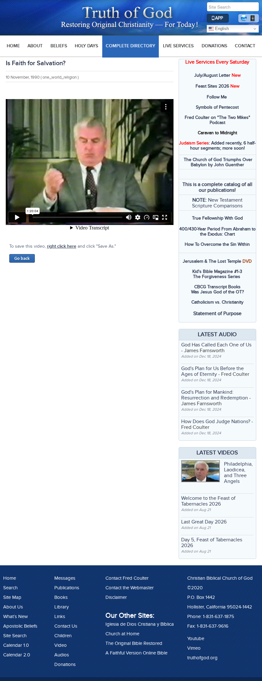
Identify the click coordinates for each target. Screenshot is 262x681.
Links (59, 616)
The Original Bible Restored (133, 643)
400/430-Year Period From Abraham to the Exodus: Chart (217, 231)
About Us (13, 607)
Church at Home (122, 634)
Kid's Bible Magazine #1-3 (217, 271)
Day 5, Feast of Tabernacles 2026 (211, 543)
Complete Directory (130, 46)
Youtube (195, 638)
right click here (61, 246)
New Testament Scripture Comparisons (217, 203)
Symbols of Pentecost (217, 107)
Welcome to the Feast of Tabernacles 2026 (208, 501)
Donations (214, 46)
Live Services (178, 46)
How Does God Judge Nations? (215, 421)
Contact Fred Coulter (127, 578)
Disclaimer (116, 597)
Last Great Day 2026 (204, 522)
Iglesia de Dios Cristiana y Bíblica (139, 624)
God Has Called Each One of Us (216, 345)
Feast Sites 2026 (212, 86)
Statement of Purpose (217, 313)
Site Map (12, 597)
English (221, 28)
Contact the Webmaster (129, 588)
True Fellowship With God (217, 218)
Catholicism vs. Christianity (217, 302)
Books (61, 597)
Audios (61, 655)
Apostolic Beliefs (20, 626)
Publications (66, 588)
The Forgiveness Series (216, 276)
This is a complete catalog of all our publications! (217, 187)
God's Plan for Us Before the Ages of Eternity (212, 371)
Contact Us (65, 626)
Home (9, 578)
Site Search (15, 635)
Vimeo (194, 648)
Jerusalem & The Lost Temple (212, 261)
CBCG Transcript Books (217, 287)
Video (60, 645)
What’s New (15, 616)
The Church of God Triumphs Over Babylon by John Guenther (218, 162)
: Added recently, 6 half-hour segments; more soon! (217, 145)
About (34, 46)
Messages (64, 578)
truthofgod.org (202, 658)
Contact (245, 46)
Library (61, 607)
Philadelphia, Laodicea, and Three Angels (238, 472)
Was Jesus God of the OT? (217, 292)
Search (10, 588)
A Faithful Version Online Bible (136, 653)
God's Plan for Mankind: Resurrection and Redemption (214, 395)
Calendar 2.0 (16, 655)
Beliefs (58, 46)
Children (63, 635)
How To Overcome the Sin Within (217, 244)
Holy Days (86, 46)
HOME (13, 46)
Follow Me (217, 97)
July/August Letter (212, 75)
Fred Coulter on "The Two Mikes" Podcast (217, 120)
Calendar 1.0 (16, 645)
